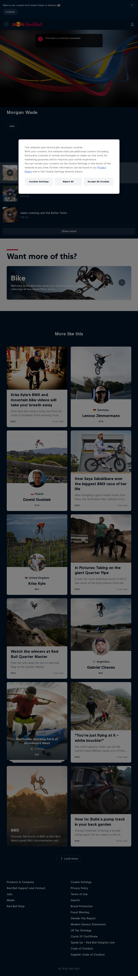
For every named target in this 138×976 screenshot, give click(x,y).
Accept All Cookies (98, 181)
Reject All (68, 181)
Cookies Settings (39, 181)
